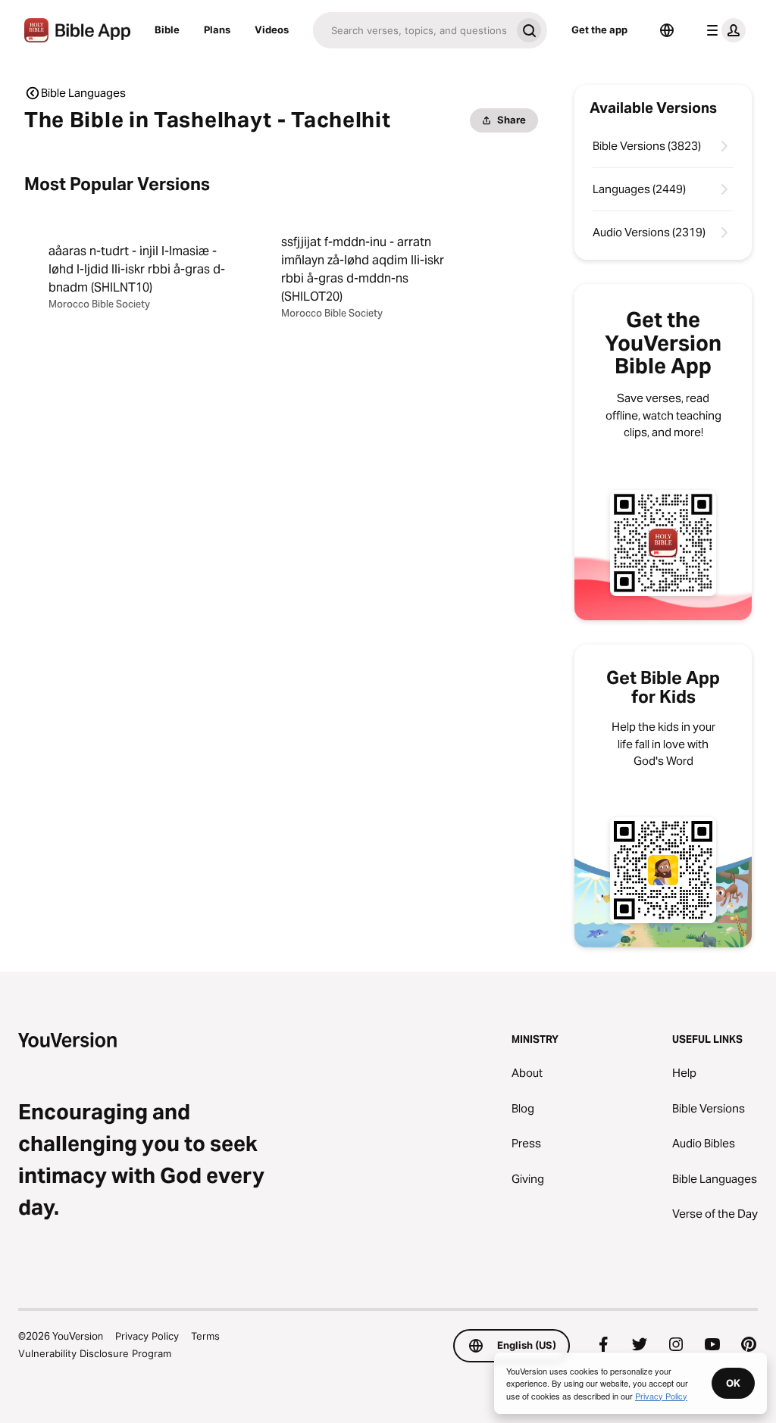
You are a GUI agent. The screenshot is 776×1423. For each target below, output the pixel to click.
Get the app (599, 29)
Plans (217, 29)
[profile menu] (723, 30)
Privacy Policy (147, 1336)
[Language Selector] (667, 30)
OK (733, 1383)
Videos (272, 29)
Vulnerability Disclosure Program (94, 1353)
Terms (205, 1336)
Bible (167, 29)
